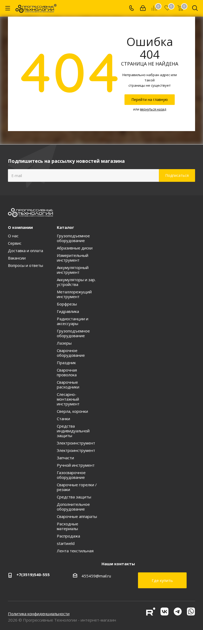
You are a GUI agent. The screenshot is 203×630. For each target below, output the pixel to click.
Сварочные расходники (68, 384)
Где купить (162, 580)
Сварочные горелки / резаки (77, 487)
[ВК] (165, 614)
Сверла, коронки (72, 411)
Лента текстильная (75, 550)
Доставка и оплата (25, 250)
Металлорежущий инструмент (74, 294)
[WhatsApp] (191, 614)
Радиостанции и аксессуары (72, 321)
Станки (63, 418)
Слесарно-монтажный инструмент (68, 399)
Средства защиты (74, 496)
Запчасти (65, 457)
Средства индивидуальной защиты (73, 430)
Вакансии (17, 258)
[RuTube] (151, 614)
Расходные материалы (67, 526)
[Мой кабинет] (143, 8)
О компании (20, 227)
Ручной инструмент (76, 465)
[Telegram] (178, 614)
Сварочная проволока (67, 372)
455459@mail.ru (96, 575)
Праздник (66, 362)
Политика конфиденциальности (39, 613)
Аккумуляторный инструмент (73, 270)
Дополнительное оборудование (73, 507)
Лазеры (64, 343)
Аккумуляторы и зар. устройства (76, 282)
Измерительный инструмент (72, 258)
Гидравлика (68, 311)
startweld (66, 543)
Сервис (14, 243)
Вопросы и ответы (25, 265)
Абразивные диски (75, 248)
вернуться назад (153, 109)
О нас (13, 235)
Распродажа (68, 536)
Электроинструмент (76, 443)
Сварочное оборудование (71, 353)
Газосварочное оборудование (71, 475)
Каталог (65, 227)
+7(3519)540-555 (33, 574)
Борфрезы (67, 304)
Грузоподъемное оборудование (73, 238)
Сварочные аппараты (77, 516)
